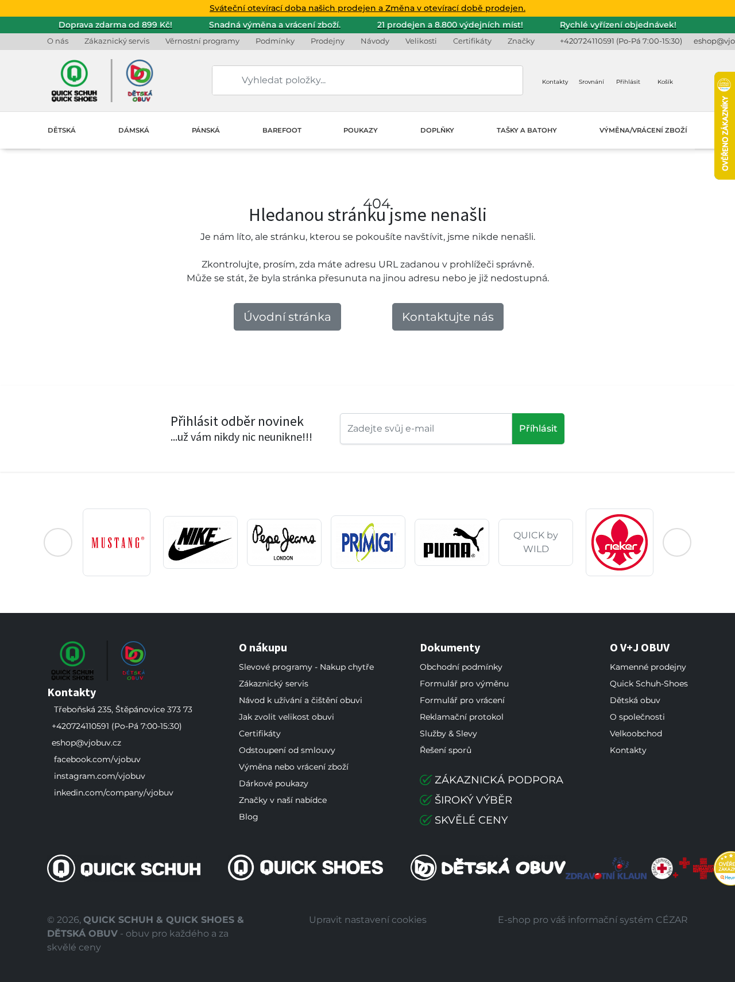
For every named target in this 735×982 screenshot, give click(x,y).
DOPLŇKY (437, 130)
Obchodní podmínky (461, 667)
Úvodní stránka (287, 317)
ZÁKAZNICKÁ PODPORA (499, 780)
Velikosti (421, 40)
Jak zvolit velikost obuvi (286, 717)
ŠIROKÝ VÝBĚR (473, 800)
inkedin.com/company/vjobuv (113, 792)
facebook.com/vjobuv (97, 759)
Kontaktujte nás (448, 317)
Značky (521, 40)
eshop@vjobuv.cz (86, 743)
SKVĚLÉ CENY (471, 820)
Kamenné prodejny (648, 667)
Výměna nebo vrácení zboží (294, 767)
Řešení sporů (445, 750)
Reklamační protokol (462, 717)
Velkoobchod (636, 733)
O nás (57, 40)
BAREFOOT (281, 130)
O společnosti (637, 717)
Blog (248, 817)
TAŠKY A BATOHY (527, 130)
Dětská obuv (635, 700)
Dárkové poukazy (273, 783)
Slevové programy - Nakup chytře (306, 667)
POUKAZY (360, 130)
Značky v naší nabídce (283, 800)
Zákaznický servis (116, 40)
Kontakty (628, 750)
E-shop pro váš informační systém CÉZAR (593, 919)
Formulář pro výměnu (464, 683)
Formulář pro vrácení (462, 700)
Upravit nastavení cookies (368, 919)
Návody (375, 40)
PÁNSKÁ (206, 130)
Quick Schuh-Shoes (649, 683)
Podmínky (275, 40)
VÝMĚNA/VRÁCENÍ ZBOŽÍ (643, 130)
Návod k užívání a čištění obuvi (300, 700)
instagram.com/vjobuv (99, 776)
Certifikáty (472, 40)
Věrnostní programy (202, 40)
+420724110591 (587, 40)
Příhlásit (538, 428)
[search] (221, 80)
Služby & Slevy (448, 733)
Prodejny (328, 40)
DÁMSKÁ (133, 130)
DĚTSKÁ (62, 130)
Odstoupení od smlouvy (287, 750)
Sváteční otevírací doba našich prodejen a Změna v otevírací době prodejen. (367, 8)
